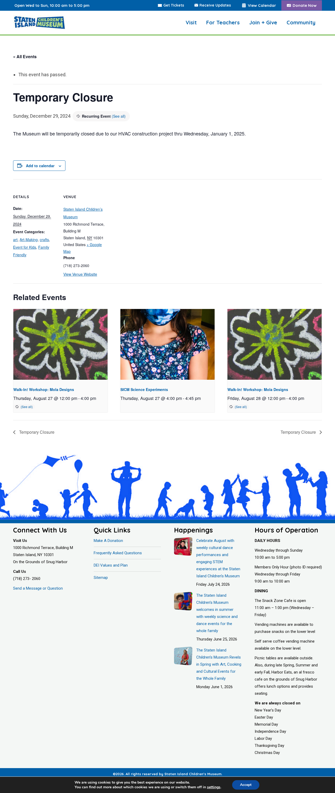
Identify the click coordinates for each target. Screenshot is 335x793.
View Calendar (262, 5)
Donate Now (305, 5)
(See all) (119, 116)
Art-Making (29, 239)
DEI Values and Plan (111, 565)
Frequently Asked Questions (118, 553)
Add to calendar (40, 165)
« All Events (25, 56)
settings (213, 787)
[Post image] (183, 546)
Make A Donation (108, 540)
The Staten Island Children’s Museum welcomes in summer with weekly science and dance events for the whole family (217, 613)
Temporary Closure (36, 432)
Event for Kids (24, 247)
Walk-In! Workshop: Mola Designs (43, 389)
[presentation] (60, 344)
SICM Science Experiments (144, 389)
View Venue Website (80, 274)
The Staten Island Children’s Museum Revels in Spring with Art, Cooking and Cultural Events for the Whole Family (218, 664)
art (15, 239)
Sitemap (101, 577)
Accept (246, 784)
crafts (44, 239)
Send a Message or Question (38, 588)
